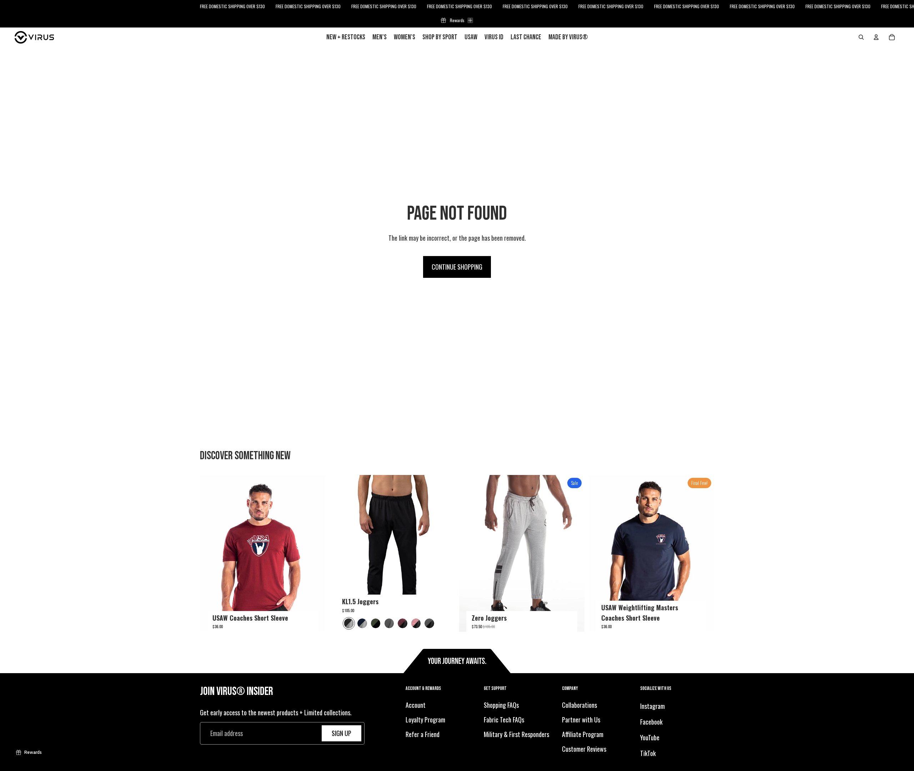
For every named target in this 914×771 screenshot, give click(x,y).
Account (416, 705)
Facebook (651, 721)
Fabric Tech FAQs (504, 719)
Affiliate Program (582, 734)
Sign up (341, 733)
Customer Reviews (584, 749)
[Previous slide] (210, 553)
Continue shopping (457, 266)
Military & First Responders (516, 734)
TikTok (648, 753)
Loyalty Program (425, 719)
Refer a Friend (423, 734)
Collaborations (579, 705)
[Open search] (861, 37)
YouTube (649, 737)
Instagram (652, 706)
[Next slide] (314, 553)
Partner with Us (581, 719)
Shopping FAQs (501, 705)
